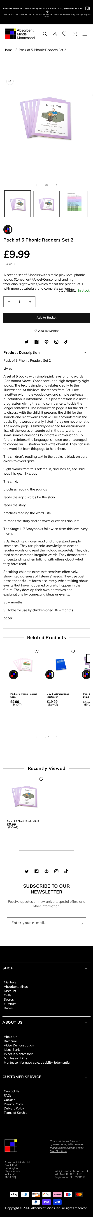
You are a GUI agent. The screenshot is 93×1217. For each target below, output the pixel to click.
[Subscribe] (81, 923)
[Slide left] (37, 185)
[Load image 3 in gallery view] (75, 204)
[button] (45, 34)
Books (8, 1008)
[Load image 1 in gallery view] (18, 204)
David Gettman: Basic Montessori (58, 695)
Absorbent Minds (16, 986)
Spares (9, 999)
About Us (10, 1036)
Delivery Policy (14, 1108)
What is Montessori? (18, 1053)
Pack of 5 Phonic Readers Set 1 (23, 695)
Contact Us (12, 1091)
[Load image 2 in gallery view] (46, 204)
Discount (10, 990)
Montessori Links (16, 1058)
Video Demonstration (19, 1045)
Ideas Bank (12, 1049)
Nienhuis (10, 982)
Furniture (10, 1003)
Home (7, 50)
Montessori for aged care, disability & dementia (37, 1062)
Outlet (8, 995)
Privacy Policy (13, 1104)
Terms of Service (15, 1112)
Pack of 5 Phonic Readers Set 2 (42, 50)
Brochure (10, 1041)
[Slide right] (56, 185)
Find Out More (58, 1151)
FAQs (8, 1095)
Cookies (9, 1099)
